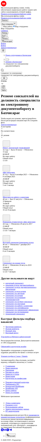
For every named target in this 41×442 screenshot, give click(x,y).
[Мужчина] (6, 193)
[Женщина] (6, 144)
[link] (5, 38)
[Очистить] (4, 78)
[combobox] (11, 73)
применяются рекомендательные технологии (20, 416)
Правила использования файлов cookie (16, 18)
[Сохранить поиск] (3, 87)
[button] (3, 44)
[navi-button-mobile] (3, 50)
